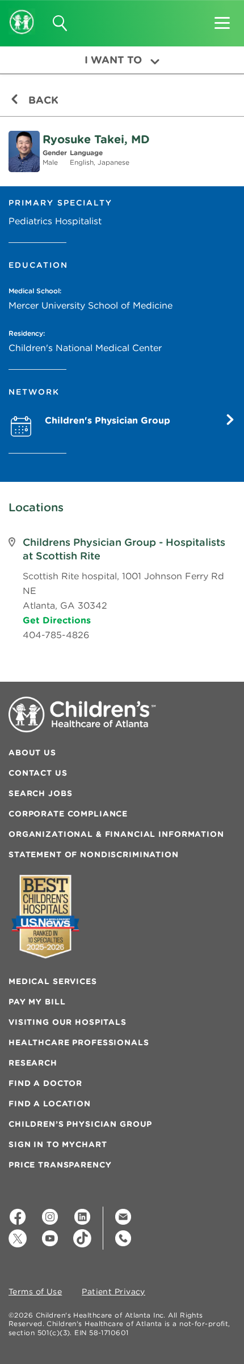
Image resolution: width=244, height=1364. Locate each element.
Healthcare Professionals (79, 1042)
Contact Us (38, 773)
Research (33, 1063)
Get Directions (57, 620)
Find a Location (50, 1103)
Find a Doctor (45, 1083)
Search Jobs (40, 793)
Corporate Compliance (68, 814)
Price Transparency (60, 1165)
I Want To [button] (113, 59)
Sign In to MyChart (58, 1144)
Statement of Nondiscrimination (94, 854)
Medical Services (53, 981)
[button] (222, 19)
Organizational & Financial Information (116, 834)
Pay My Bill (37, 1002)
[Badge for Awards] (45, 916)
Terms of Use (35, 1292)
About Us (32, 752)
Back (42, 99)
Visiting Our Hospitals (68, 1022)
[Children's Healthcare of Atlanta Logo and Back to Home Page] (22, 14)
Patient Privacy (113, 1292)
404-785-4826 (56, 634)
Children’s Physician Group (80, 1124)
